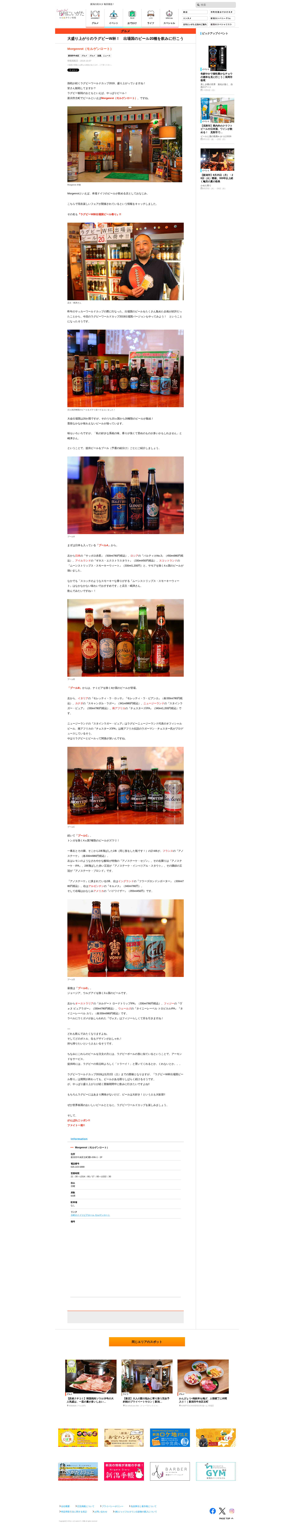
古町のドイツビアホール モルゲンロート (90, 1215)
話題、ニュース (104, 56)
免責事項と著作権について (143, 1506)
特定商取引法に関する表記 (74, 1511)
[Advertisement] (147, 1491)
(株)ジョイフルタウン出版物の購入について (136, 1511)
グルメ (84, 56)
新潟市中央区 (73, 56)
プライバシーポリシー (112, 1506)
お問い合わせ (100, 1511)
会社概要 (65, 1506)
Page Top (224, 1518)
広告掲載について (85, 1506)
